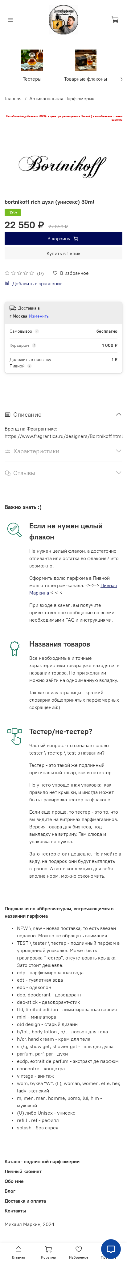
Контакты (15, 1211)
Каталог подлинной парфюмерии (42, 1161)
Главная (13, 98)
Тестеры (32, 79)
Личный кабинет (23, 1171)
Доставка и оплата (25, 1201)
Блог (10, 1191)
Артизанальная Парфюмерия (61, 98)
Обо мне (14, 1181)
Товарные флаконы (85, 79)
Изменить (39, 316)
